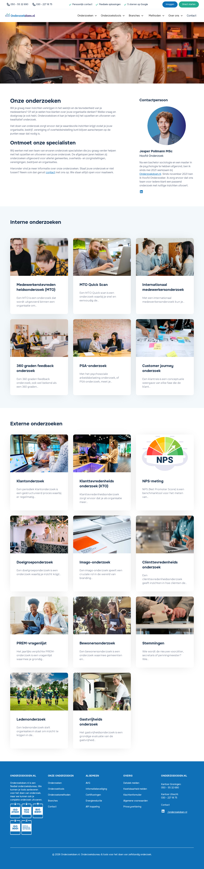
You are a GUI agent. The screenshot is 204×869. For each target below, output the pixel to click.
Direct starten (189, 4)
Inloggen (170, 4)
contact (50, 172)
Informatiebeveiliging (96, 788)
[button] (87, 15)
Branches (53, 800)
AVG (88, 782)
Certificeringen (93, 794)
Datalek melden (131, 782)
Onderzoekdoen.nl (150, 174)
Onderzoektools (56, 788)
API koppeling (93, 806)
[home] (20, 16)
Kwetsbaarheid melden (135, 788)
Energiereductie (94, 800)
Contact (52, 806)
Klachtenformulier (132, 794)
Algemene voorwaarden (135, 800)
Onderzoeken (55, 782)
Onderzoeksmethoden (59, 794)
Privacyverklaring (132, 806)
